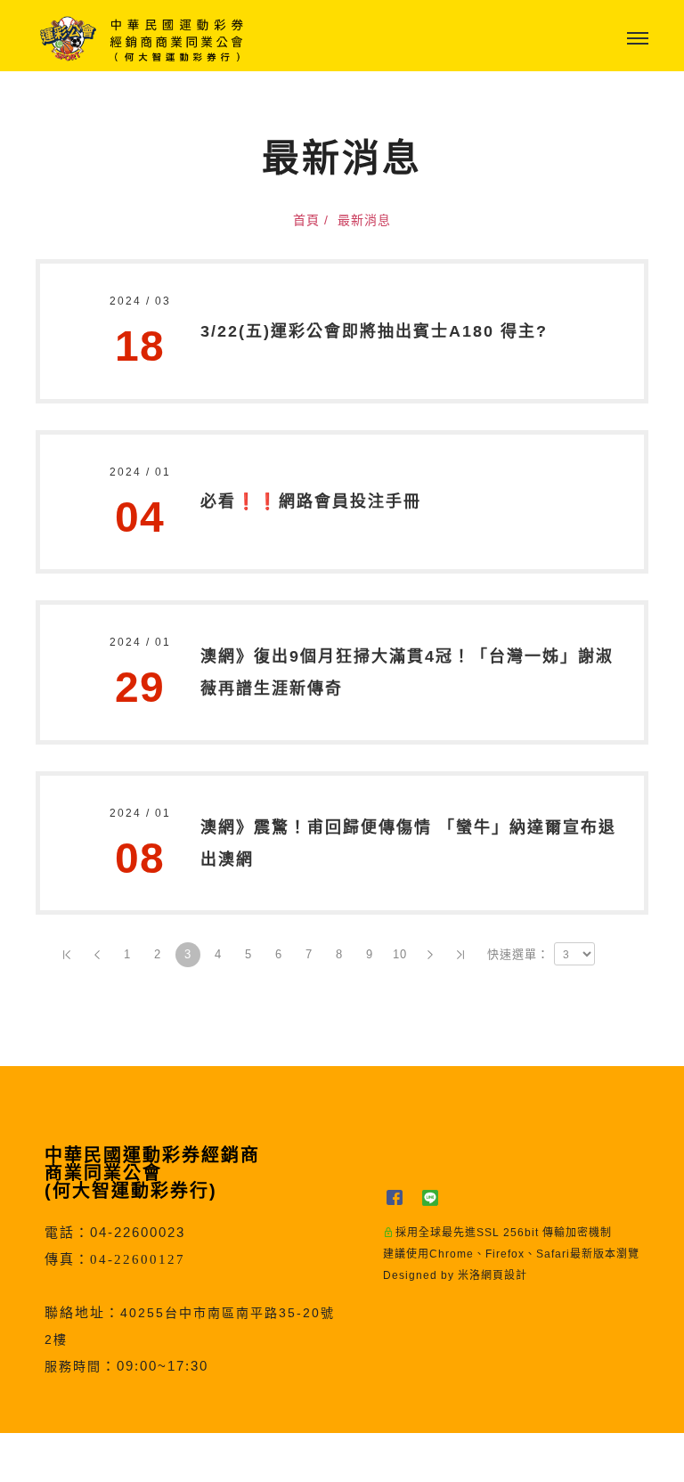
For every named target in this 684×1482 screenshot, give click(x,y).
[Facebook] (401, 1197)
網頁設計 (504, 1275)
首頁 (306, 220)
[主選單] (637, 39)
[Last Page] (460, 954)
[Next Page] (430, 954)
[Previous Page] (97, 954)
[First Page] (66, 954)
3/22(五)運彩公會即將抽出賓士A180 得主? (374, 331)
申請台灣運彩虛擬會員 (296, 1457)
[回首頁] (142, 39)
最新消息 (364, 220)
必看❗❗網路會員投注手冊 (310, 501)
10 (400, 954)
